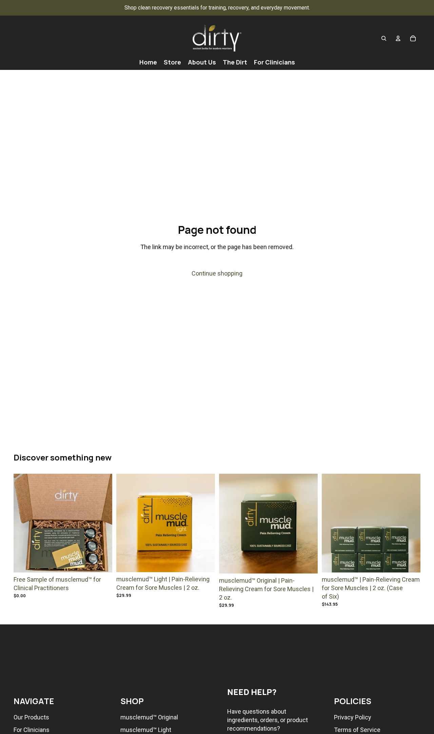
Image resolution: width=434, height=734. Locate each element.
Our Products (31, 717)
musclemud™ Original (149, 717)
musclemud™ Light (145, 729)
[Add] (102, 562)
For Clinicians (32, 729)
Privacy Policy (352, 717)
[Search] (383, 38)
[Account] (398, 38)
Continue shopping (217, 273)
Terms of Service (357, 729)
